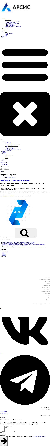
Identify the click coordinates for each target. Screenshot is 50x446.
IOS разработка (47, 289)
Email (1, 435)
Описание (2, 431)
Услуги (3, 18)
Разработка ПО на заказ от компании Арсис (14, 180)
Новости (6, 35)
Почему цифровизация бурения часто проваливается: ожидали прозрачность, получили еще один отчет (24, 246)
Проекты (4, 29)
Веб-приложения (8, 27)
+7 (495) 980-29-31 (4, 164)
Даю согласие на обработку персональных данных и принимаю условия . (23, 436)
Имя (1, 432)
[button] (25, 89)
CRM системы (10, 24)
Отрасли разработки (9, 33)
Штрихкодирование (11, 22)
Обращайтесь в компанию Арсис (7, 195)
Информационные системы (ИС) (12, 23)
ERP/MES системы (11, 25)
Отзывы (6, 34)
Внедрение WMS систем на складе (12, 21)
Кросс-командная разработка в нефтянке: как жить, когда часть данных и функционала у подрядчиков (23, 244)
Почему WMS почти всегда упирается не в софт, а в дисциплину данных (17, 243)
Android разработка (46, 287)
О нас (3, 30)
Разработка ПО (8, 20)
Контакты (4, 36)
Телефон (2, 433)
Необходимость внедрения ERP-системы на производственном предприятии (18, 242)
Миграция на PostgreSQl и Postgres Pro (13, 26)
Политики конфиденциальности (38, 436)
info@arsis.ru (4, 169)
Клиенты (4, 28)
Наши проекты (47, 293)
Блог (3, 37)
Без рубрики (5, 251)
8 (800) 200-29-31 (3, 162)
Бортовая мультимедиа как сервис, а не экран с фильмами (14, 245)
